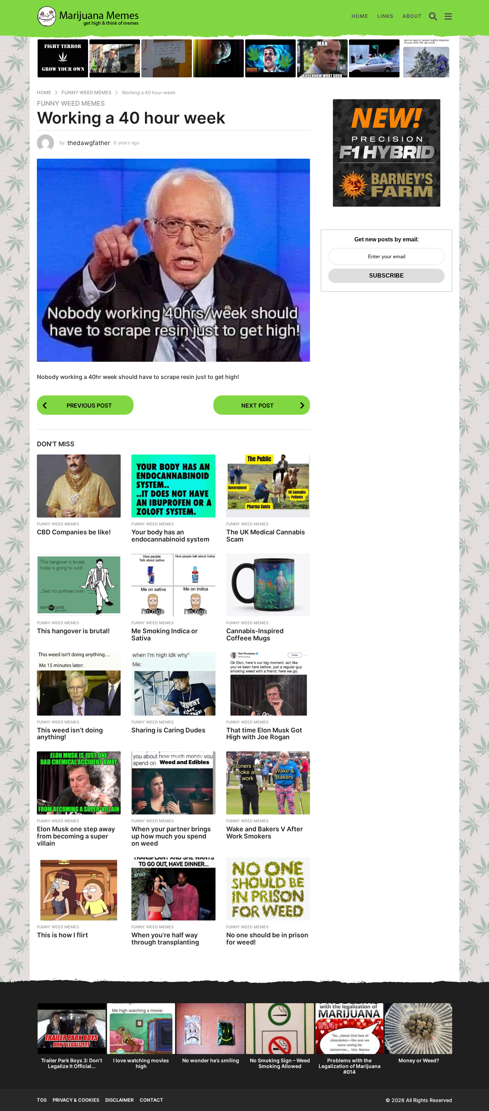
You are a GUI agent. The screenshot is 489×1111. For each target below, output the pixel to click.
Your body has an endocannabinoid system (170, 535)
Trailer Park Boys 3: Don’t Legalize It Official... (71, 1063)
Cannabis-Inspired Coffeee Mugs (255, 634)
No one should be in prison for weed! (267, 938)
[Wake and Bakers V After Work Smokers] (268, 782)
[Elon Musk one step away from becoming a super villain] (79, 782)
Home (360, 16)
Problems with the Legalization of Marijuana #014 (350, 1066)
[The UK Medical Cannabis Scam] (268, 486)
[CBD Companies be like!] (79, 486)
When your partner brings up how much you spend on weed (171, 836)
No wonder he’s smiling (210, 1060)
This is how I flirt (62, 935)
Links (385, 16)
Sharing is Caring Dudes (168, 730)
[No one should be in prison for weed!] (268, 888)
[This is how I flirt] (79, 888)
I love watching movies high (141, 1063)
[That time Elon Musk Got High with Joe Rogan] (268, 684)
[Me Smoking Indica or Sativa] (173, 584)
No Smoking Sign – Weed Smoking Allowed (280, 1063)
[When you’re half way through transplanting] (173, 888)
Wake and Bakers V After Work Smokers (264, 832)
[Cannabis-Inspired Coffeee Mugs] (268, 584)
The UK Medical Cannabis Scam (265, 535)
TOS (42, 1100)
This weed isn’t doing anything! (70, 733)
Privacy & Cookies (76, 1100)
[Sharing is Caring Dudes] (173, 684)
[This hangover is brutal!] (79, 584)
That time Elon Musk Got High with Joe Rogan (264, 733)
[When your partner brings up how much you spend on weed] (173, 782)
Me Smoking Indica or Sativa (164, 634)
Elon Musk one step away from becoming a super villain (76, 836)
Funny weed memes (71, 103)
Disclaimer (119, 1100)
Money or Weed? (418, 1060)
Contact (151, 1100)
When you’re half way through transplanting (165, 938)
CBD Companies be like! (74, 532)
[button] (433, 16)
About (412, 16)
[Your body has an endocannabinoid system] (173, 486)
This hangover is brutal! (73, 631)
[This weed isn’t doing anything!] (79, 684)
